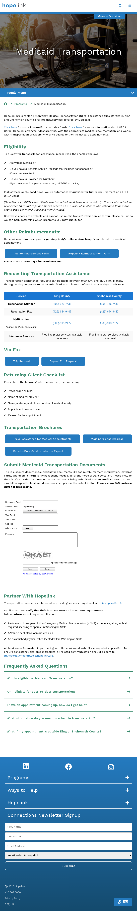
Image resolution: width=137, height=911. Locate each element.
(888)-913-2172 (109, 323)
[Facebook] (68, 766)
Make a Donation (110, 16)
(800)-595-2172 (62, 323)
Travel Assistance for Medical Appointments (42, 438)
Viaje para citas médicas (107, 438)
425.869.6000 (13, 892)
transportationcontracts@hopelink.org (28, 655)
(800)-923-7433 (62, 303)
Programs (20, 103)
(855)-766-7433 (109, 303)
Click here (10, 127)
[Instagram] (111, 767)
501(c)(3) (10, 904)
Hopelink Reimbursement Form (89, 253)
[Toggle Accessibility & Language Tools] (123, 902)
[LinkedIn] (26, 766)
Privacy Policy (13, 898)
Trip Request (21, 361)
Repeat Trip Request (63, 361)
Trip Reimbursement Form (31, 253)
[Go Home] (5, 103)
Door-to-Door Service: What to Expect (38, 451)
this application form (112, 603)
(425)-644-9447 (62, 311)
